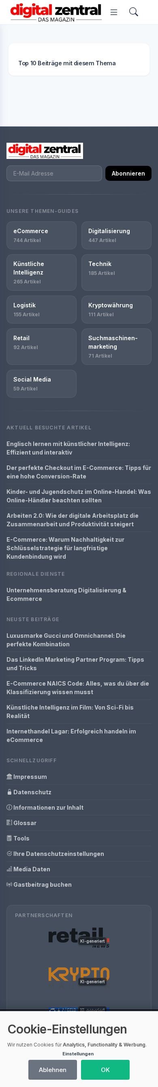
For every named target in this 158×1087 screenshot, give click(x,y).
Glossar (24, 822)
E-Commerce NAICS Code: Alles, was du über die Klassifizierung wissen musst (77, 687)
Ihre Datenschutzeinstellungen (58, 853)
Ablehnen (52, 1070)
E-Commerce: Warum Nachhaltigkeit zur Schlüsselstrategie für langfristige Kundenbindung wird (65, 548)
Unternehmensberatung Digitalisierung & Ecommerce (66, 594)
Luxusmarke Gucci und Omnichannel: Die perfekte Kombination (66, 639)
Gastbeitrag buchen (42, 884)
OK (105, 1070)
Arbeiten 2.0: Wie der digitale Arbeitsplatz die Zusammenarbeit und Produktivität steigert (72, 519)
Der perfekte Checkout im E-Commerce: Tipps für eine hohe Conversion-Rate (78, 472)
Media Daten (31, 869)
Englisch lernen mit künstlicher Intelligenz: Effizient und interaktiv (68, 448)
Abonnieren (128, 173)
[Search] (133, 12)
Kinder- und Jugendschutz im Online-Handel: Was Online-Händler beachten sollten (78, 496)
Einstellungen (78, 1054)
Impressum (29, 776)
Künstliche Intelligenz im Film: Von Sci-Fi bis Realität (70, 711)
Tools (21, 838)
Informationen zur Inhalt (47, 807)
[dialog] (79, 1049)
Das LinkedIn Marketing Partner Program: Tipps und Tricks (75, 663)
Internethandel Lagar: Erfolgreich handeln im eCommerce (71, 735)
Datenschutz (31, 792)
